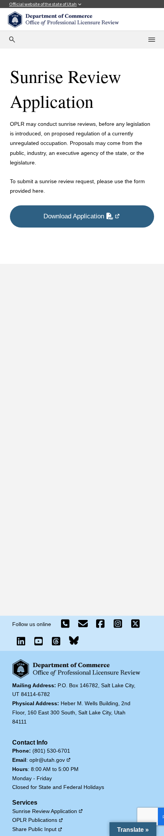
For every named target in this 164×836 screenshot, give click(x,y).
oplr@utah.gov (50, 760)
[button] (132, 829)
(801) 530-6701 (51, 751)
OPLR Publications (37, 820)
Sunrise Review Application (47, 811)
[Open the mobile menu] (152, 40)
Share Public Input (37, 829)
